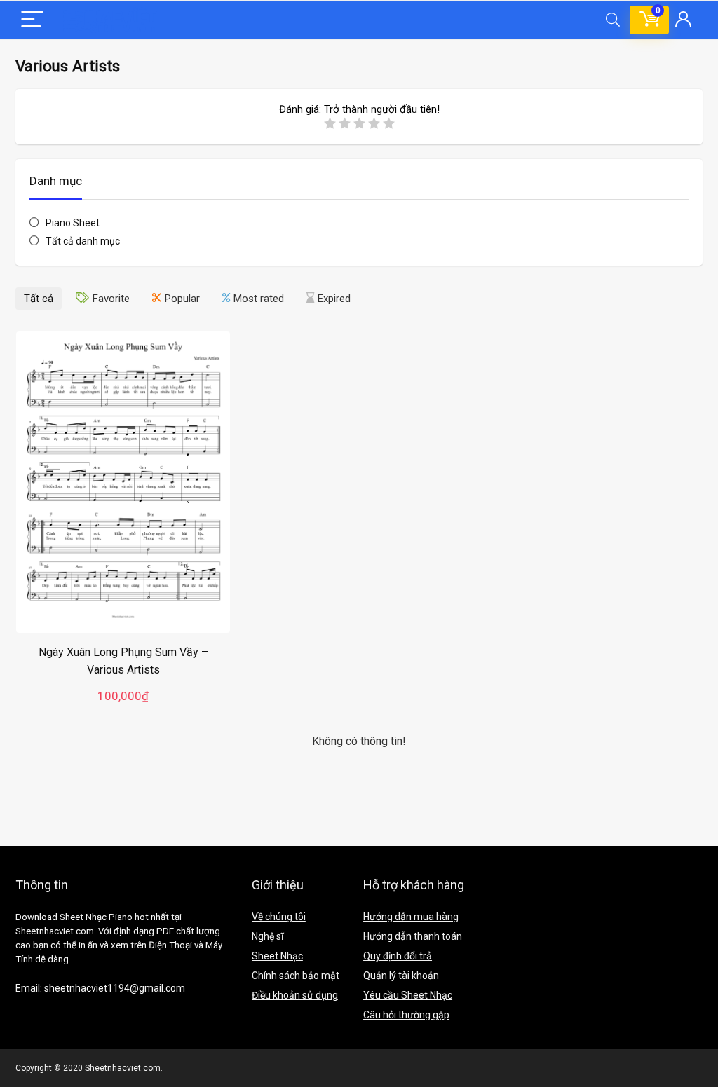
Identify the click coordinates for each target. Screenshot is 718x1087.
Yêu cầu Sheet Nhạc (407, 995)
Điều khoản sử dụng (295, 995)
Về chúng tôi (279, 916)
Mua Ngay (123, 709)
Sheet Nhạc (277, 956)
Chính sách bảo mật (295, 975)
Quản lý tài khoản (401, 975)
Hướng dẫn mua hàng (411, 916)
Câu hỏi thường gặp (406, 1014)
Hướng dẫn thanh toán (412, 936)
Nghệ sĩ (267, 936)
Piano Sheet (73, 222)
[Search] (613, 20)
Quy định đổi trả (397, 956)
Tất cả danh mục (83, 241)
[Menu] (32, 20)
